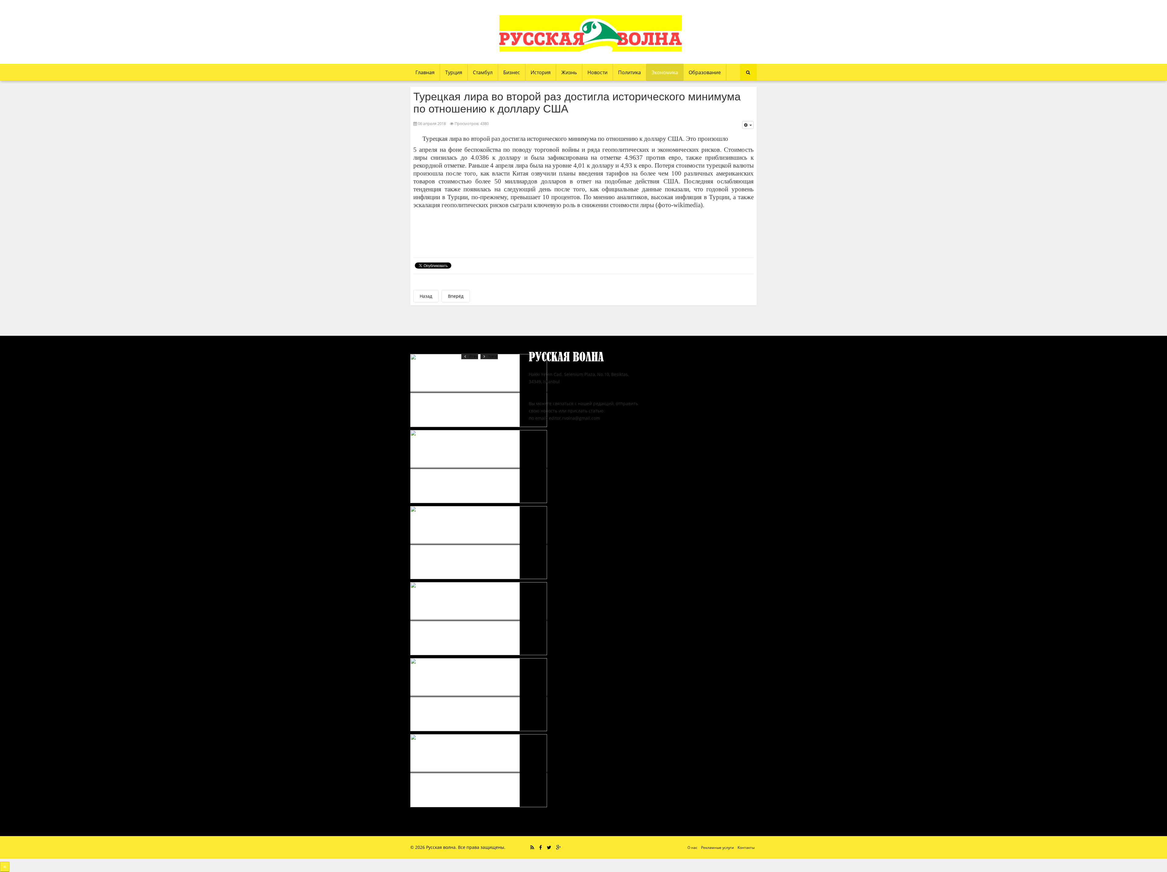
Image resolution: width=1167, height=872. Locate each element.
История (541, 72)
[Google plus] (558, 847)
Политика (629, 72)
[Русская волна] (590, 33)
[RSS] (532, 847)
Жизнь (569, 72)
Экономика (665, 72)
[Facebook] (540, 847)
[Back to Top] (4, 867)
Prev (473, 356)
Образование (705, 72)
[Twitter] (549, 847)
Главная (425, 72)
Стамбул (483, 72)
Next (493, 356)
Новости (597, 72)
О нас (692, 847)
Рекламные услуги (717, 847)
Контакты (746, 847)
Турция (453, 72)
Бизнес (511, 72)
